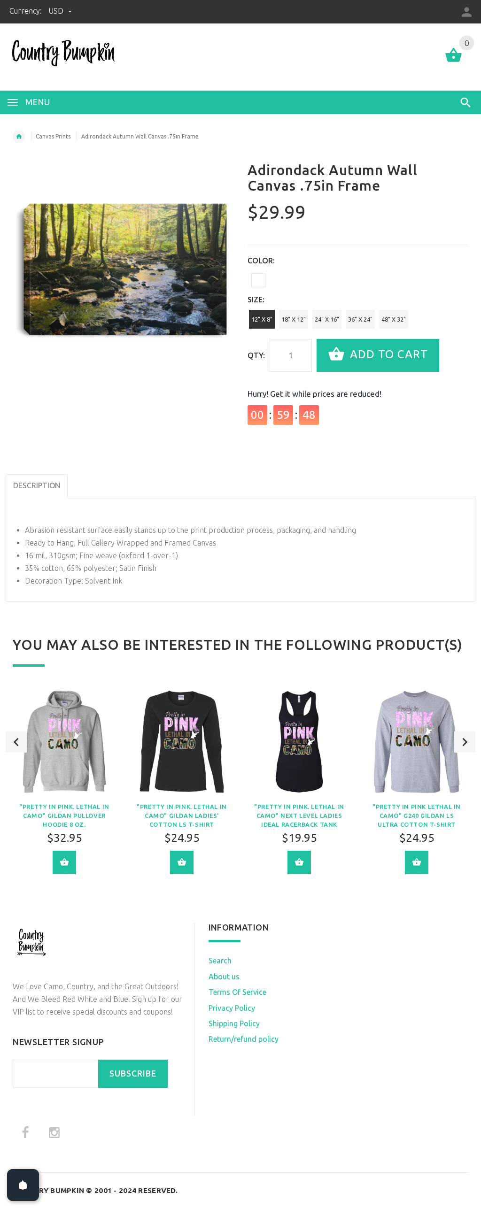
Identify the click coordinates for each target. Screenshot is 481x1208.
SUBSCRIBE (132, 1073)
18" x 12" (293, 319)
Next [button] (464, 742)
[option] (64, 789)
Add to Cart (387, 354)
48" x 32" (393, 319)
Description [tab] (36, 485)
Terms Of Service (237, 992)
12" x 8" (261, 319)
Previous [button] (16, 742)
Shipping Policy (234, 1023)
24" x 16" (327, 319)
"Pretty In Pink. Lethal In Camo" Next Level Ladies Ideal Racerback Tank (299, 815)
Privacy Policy (232, 1008)
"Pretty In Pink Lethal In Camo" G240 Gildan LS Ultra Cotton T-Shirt (416, 815)
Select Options (64, 862)
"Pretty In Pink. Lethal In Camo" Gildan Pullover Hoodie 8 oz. (64, 815)
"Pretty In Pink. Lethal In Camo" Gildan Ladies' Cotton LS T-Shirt (182, 815)
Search (220, 960)
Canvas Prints (53, 136)
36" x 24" (360, 319)
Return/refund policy (244, 1039)
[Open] (23, 1185)
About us (224, 976)
